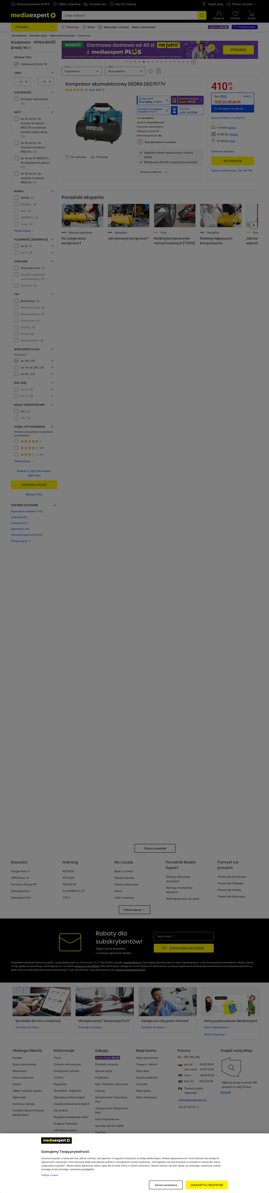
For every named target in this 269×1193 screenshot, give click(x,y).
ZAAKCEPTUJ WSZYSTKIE (206, 1185)
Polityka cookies (49, 1175)
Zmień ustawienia (166, 1185)
